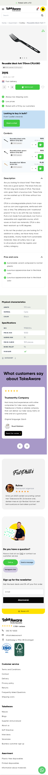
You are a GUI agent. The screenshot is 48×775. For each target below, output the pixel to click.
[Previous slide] (20, 446)
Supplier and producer (11, 721)
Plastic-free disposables (12, 759)
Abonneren (23, 600)
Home (4, 23)
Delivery (5, 679)
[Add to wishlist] (43, 87)
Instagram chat (10, 569)
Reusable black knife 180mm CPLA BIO (17, 139)
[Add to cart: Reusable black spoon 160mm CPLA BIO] (41, 156)
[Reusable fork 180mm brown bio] (6, 164)
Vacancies (6, 739)
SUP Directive (8, 730)
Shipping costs (8, 697)
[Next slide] (27, 446)
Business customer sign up (13, 744)
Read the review (12, 433)
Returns (5, 688)
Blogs (4, 716)
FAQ (21, 554)
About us (5, 725)
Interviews (6, 735)
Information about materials (14, 768)
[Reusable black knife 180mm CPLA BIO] (6, 140)
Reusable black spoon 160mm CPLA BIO (18, 151)
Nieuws (5, 712)
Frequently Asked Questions (14, 692)
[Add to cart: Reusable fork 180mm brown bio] (41, 168)
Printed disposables (10, 763)
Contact (5, 674)
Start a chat (12, 123)
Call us (10, 562)
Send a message (27, 562)
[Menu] (3, 9)
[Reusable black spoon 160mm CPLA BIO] (6, 152)
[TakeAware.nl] (17, 9)
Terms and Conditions (11, 669)
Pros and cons (11, 257)
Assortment (13, 23)
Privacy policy (8, 683)
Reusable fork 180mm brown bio (18, 163)
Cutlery (22, 23)
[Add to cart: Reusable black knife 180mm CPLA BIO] (41, 144)
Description (9, 178)
